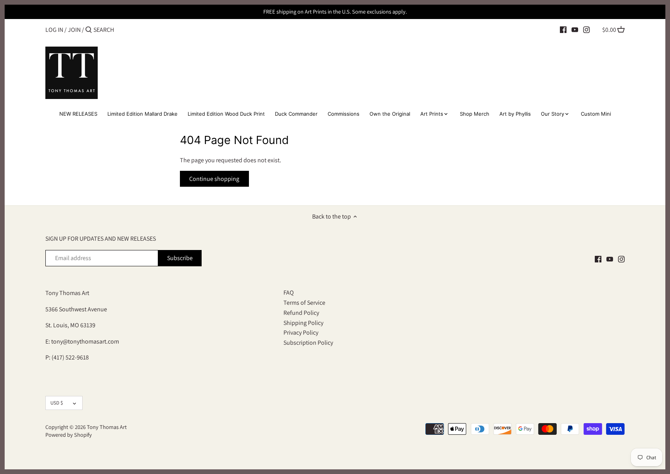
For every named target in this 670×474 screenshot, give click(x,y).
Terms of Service (304, 303)
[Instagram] (586, 29)
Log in (54, 30)
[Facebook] (563, 29)
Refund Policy (301, 313)
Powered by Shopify (68, 434)
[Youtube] (575, 29)
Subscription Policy (308, 343)
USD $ (56, 402)
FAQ (288, 292)
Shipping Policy (303, 323)
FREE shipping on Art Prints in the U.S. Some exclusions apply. (335, 11)
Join (74, 30)
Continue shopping (214, 179)
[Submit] (88, 30)
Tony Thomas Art (107, 427)
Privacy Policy (300, 332)
